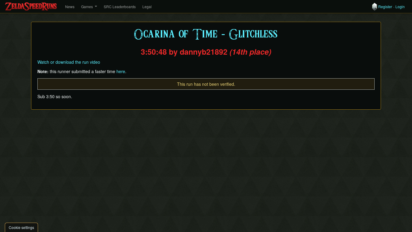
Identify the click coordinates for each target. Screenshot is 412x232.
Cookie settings (21, 227)
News (69, 6)
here (120, 71)
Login (400, 6)
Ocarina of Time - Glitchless (205, 34)
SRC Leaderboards (120, 6)
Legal (147, 6)
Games (87, 6)
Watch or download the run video (68, 62)
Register (385, 6)
